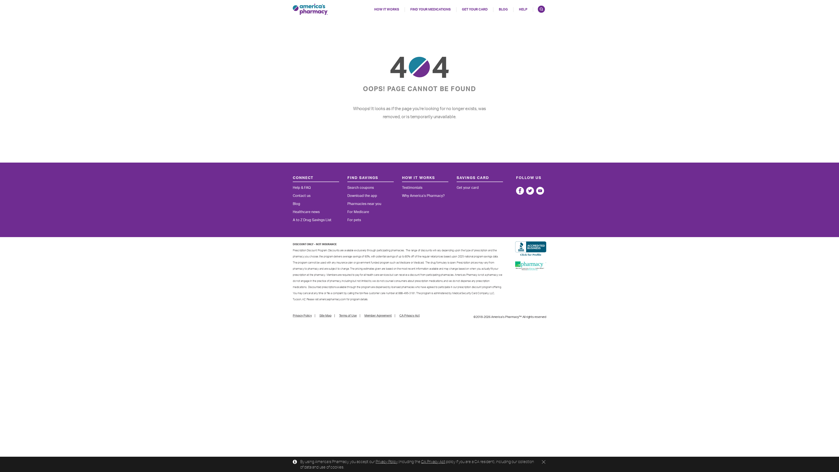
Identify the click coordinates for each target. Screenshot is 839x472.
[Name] (520, 191)
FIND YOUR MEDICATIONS (430, 9)
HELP (523, 9)
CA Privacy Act (433, 461)
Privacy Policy (386, 461)
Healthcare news (306, 212)
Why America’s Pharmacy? (423, 196)
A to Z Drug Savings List (312, 220)
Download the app (362, 196)
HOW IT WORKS (386, 9)
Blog (503, 9)
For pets (354, 220)
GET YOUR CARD (475, 9)
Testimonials (412, 187)
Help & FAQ (302, 187)
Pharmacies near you (364, 204)
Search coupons (360, 187)
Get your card (468, 187)
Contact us (301, 196)
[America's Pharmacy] (310, 9)
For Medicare (358, 212)
